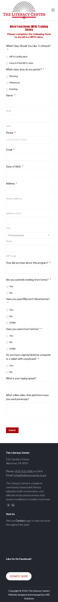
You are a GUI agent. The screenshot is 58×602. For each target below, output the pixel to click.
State (9, 241)
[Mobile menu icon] (53, 10)
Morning (13, 76)
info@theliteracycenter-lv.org (30, 475)
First (8, 111)
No (11, 292)
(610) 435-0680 (24, 471)
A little (12, 322)
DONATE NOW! (19, 576)
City (8, 228)
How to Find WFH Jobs (21, 63)
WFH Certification (18, 56)
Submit (12, 430)
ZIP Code (11, 256)
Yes (11, 286)
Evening (13, 89)
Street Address (14, 198)
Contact (20, 520)
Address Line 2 (14, 213)
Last (8, 126)
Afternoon (14, 82)
